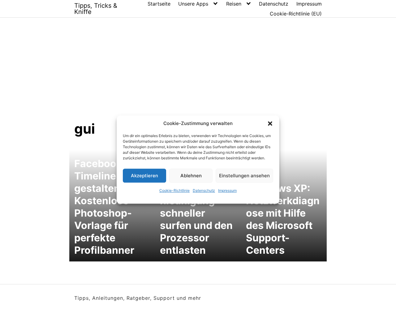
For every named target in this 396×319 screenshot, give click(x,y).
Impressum (227, 190)
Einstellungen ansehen (244, 176)
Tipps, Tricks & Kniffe (95, 8)
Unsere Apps (193, 4)
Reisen (233, 4)
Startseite (159, 4)
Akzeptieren (144, 176)
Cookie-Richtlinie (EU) (296, 14)
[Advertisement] (198, 74)
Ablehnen (191, 176)
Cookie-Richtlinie (174, 190)
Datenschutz (204, 190)
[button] (270, 123)
